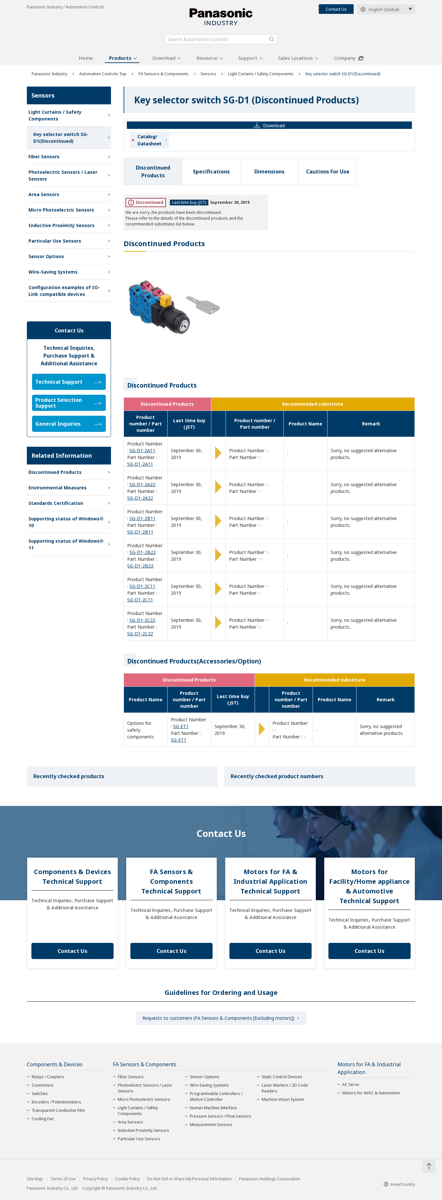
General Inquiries (58, 423)
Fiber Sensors (44, 156)
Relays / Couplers (48, 1077)
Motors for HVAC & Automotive (371, 1093)
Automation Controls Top (103, 74)
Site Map (35, 1179)
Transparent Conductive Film (58, 1110)
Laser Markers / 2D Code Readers (285, 1088)
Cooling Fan (43, 1119)
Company (345, 58)
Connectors (42, 1085)
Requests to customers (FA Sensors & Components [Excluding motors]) (218, 1018)
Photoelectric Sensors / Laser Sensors (62, 175)
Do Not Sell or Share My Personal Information (189, 1179)
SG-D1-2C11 (142, 586)
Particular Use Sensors (54, 241)
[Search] (272, 39)
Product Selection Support (58, 402)
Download (163, 58)
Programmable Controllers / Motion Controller (216, 1096)
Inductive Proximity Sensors (61, 225)
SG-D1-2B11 (142, 518)
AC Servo (350, 1084)
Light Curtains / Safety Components (260, 74)
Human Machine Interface (213, 1108)
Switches (40, 1093)
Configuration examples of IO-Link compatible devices (64, 290)
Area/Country (403, 1184)
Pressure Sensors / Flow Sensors (220, 1116)
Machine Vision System (283, 1099)
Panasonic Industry (49, 74)
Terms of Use (63, 1179)
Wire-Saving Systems (53, 272)
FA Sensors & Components (163, 74)
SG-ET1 (181, 726)
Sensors (208, 74)
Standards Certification (55, 503)
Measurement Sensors (211, 1124)
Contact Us (336, 9)
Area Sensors (43, 194)
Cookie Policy (127, 1179)
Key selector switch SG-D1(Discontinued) (60, 137)
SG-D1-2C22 (142, 620)
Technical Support (59, 381)
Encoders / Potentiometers (56, 1102)
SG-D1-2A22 (142, 484)
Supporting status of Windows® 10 (66, 522)
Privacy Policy (95, 1179)
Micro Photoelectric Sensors (61, 210)
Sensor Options (46, 256)
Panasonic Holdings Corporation (269, 1179)
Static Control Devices (282, 1077)
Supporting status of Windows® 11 (66, 544)
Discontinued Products (55, 472)
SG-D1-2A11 (142, 450)
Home (86, 58)
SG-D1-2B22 (142, 552)
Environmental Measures (57, 488)
